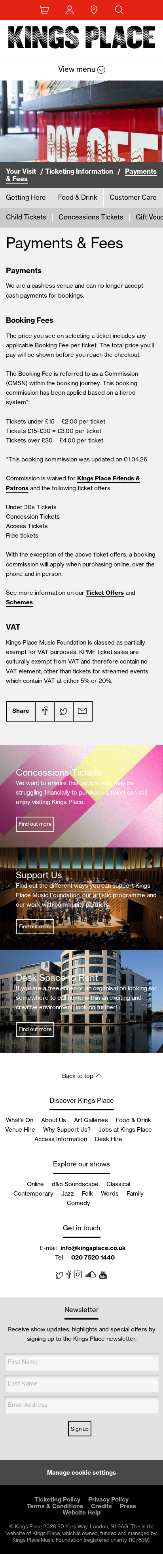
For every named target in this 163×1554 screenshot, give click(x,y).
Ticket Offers (105, 592)
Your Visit (21, 171)
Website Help (81, 1512)
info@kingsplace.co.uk (93, 1248)
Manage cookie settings (81, 1472)
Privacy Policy (108, 1499)
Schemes (19, 602)
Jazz (67, 1193)
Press (128, 1506)
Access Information (60, 1139)
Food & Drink (133, 1120)
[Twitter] (63, 711)
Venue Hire (20, 1129)
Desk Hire (108, 1139)
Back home (81, 39)
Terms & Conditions (55, 1506)
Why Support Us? (67, 1129)
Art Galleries (91, 1120)
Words (110, 1193)
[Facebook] (44, 711)
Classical (118, 1184)
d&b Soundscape (75, 1184)
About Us (53, 1120)
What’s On (19, 1120)
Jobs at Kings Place (125, 1129)
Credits (101, 1506)
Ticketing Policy (57, 1499)
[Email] (82, 711)
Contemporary (33, 1193)
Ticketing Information (79, 171)
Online (35, 1184)
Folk (87, 1193)
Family (135, 1193)
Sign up (80, 1429)
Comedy (78, 1203)
